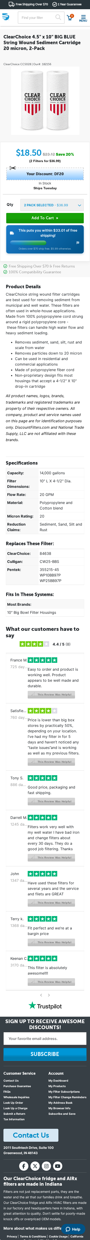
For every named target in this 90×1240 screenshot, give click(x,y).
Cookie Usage (58, 1236)
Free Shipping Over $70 (32, 4)
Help (76, 1229)
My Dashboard (58, 1080)
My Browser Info (59, 1108)
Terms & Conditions (33, 1236)
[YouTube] (57, 1166)
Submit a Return (14, 1113)
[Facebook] (23, 1166)
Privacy (12, 1236)
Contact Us (11, 1080)
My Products (57, 1086)
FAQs (7, 1091)
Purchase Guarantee (17, 1086)
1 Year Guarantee (69, 4)
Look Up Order (13, 1102)
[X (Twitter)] (35, 1166)
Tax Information (13, 1119)
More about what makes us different (36, 1228)
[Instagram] (46, 1166)
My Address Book (60, 1102)
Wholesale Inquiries (16, 1097)
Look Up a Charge (15, 1108)
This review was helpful (54, 694)
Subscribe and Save (61, 1113)
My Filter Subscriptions (64, 1091)
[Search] (58, 17)
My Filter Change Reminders (67, 1097)
